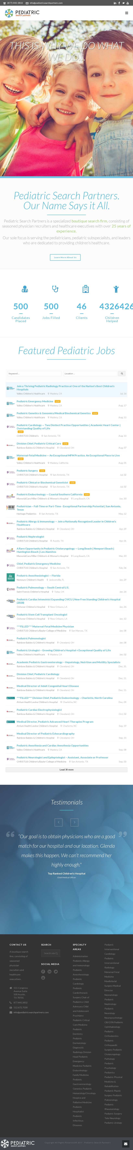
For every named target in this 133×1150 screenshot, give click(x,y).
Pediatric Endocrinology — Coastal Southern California (49, 494)
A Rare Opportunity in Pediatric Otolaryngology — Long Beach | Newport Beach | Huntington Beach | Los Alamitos (65, 550)
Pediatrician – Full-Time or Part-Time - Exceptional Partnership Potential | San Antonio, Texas (69, 508)
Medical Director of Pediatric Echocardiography (46, 733)
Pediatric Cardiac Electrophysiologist (39, 709)
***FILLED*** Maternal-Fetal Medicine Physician (45, 626)
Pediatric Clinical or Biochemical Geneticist (42, 482)
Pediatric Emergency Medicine (35, 401)
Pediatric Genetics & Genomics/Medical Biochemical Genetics (54, 413)
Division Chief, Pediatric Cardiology (38, 674)
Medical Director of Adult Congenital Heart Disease (48, 685)
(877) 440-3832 (15, 3)
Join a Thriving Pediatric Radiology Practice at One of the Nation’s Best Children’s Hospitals (66, 387)
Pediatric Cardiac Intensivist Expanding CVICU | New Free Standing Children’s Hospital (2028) (68, 601)
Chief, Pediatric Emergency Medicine (39, 563)
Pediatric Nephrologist (30, 536)
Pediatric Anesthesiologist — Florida (38, 575)
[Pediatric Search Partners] (19, 1143)
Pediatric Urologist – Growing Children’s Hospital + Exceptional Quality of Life (64, 650)
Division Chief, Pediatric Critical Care (39, 443)
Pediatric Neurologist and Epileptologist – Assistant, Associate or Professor (62, 757)
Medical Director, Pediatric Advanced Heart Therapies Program (55, 721)
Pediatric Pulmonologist (31, 638)
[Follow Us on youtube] (43, 978)
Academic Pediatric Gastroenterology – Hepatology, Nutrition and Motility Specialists (68, 662)
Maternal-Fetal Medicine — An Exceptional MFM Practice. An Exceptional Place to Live (68, 455)
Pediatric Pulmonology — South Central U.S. (43, 587)
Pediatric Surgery (27, 470)
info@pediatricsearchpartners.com (46, 3)
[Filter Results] (121, 373)
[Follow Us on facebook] (43, 972)
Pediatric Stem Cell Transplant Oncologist (42, 614)
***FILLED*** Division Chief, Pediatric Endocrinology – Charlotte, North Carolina (65, 697)
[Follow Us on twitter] (56, 972)
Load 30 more (66, 769)
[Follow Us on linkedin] (49, 972)
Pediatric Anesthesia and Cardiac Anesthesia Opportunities (53, 745)
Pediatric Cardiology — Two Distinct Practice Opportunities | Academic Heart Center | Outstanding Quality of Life (69, 426)
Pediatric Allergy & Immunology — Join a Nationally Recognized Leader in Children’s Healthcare (66, 523)
